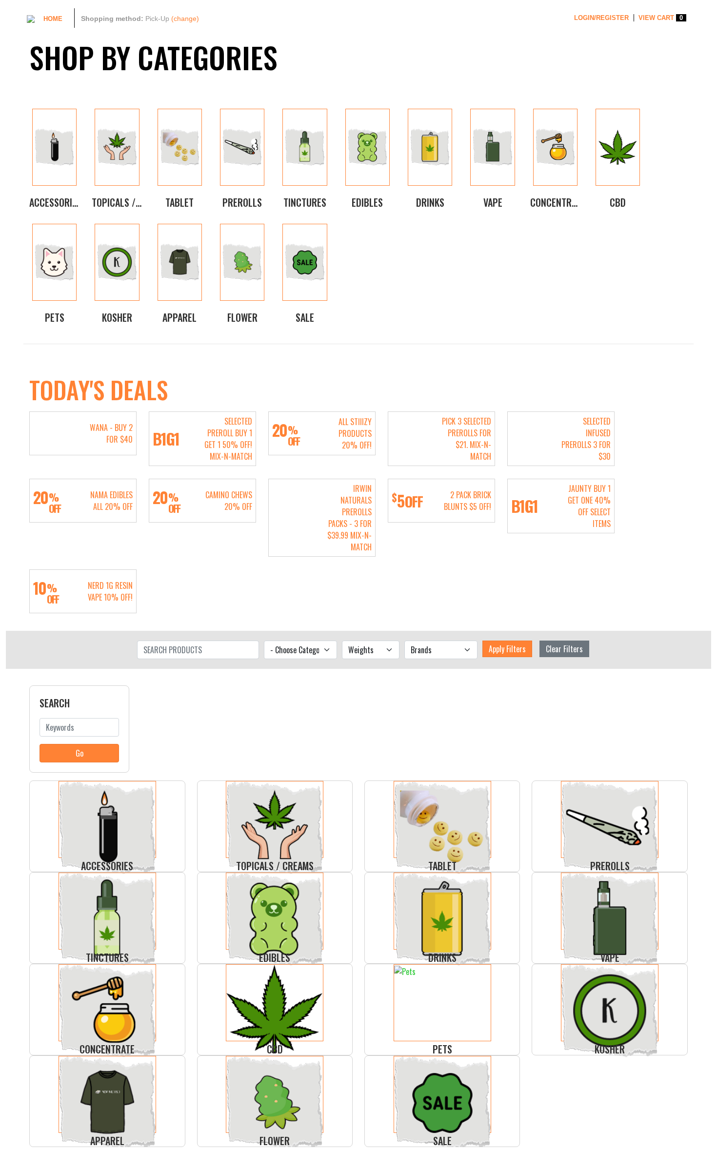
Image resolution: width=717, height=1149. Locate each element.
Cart (660, 17)
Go (79, 753)
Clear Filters (564, 649)
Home (52, 18)
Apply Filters (507, 649)
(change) (185, 18)
